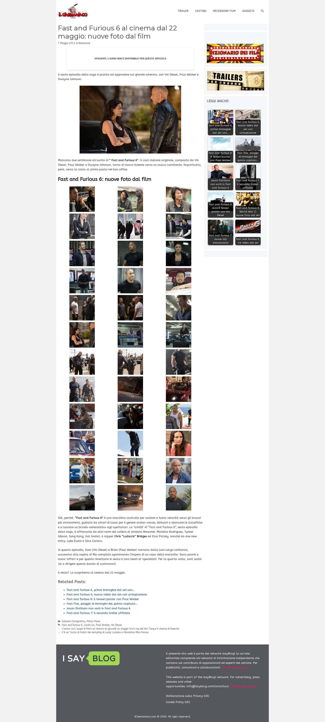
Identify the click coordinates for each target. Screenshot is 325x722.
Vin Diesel (116, 625)
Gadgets (248, 11)
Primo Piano (93, 621)
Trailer (183, 11)
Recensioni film (224, 11)
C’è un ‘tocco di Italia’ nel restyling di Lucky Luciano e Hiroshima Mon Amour (105, 632)
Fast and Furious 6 (72, 625)
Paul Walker (103, 625)
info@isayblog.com (234, 667)
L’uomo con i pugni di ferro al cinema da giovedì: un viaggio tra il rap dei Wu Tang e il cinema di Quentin (120, 628)
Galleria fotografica (73, 621)
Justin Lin (89, 625)
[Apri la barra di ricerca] (262, 11)
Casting (200, 11)
